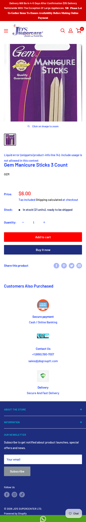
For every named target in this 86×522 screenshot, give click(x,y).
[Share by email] (79, 265)
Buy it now (43, 250)
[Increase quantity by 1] (44, 222)
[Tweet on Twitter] (71, 265)
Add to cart (43, 237)
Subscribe (17, 471)
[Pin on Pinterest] (64, 265)
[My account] (71, 30)
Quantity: (10, 222)
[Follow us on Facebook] (7, 494)
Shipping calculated (49, 199)
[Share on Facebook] (56, 265)
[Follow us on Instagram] (14, 494)
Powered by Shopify (15, 513)
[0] (78, 30)
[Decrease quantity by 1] (23, 222)
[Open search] (63, 30)
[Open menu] (6, 30)
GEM (6, 174)
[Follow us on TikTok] (22, 494)
